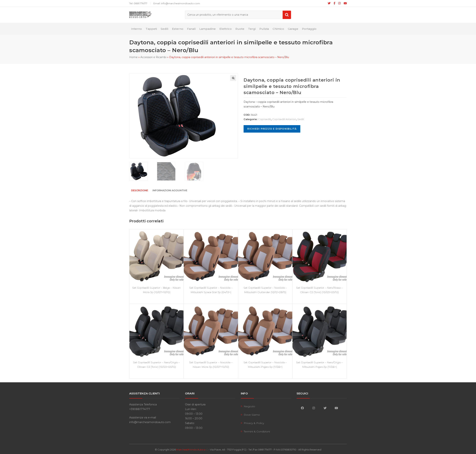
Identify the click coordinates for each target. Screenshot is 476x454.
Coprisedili (264, 119)
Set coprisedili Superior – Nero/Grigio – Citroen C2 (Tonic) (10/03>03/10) (156, 365)
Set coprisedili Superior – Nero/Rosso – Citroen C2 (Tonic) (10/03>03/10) (319, 290)
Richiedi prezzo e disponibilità (272, 128)
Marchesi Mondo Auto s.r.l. (192, 449)
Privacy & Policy (254, 423)
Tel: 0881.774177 (138, 3)
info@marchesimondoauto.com (150, 422)
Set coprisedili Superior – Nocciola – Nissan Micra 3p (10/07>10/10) (210, 365)
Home (133, 57)
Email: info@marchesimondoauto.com (176, 3)
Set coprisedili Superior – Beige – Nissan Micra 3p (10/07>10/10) (156, 290)
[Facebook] (334, 3)
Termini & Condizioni (257, 431)
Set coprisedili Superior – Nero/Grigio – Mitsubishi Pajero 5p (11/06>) (319, 365)
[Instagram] (339, 3)
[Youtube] (344, 3)
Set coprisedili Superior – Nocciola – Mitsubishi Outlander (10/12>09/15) (265, 290)
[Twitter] (325, 408)
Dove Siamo (252, 414)
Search (287, 15)
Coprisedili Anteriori (284, 119)
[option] (142, 171)
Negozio (249, 406)
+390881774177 (139, 409)
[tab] (139, 190)
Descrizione (139, 190)
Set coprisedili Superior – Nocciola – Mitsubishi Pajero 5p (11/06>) (265, 365)
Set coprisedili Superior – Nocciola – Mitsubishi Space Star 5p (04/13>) (210, 290)
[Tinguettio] (329, 3)
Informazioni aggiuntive (169, 190)
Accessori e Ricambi (153, 57)
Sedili (300, 119)
